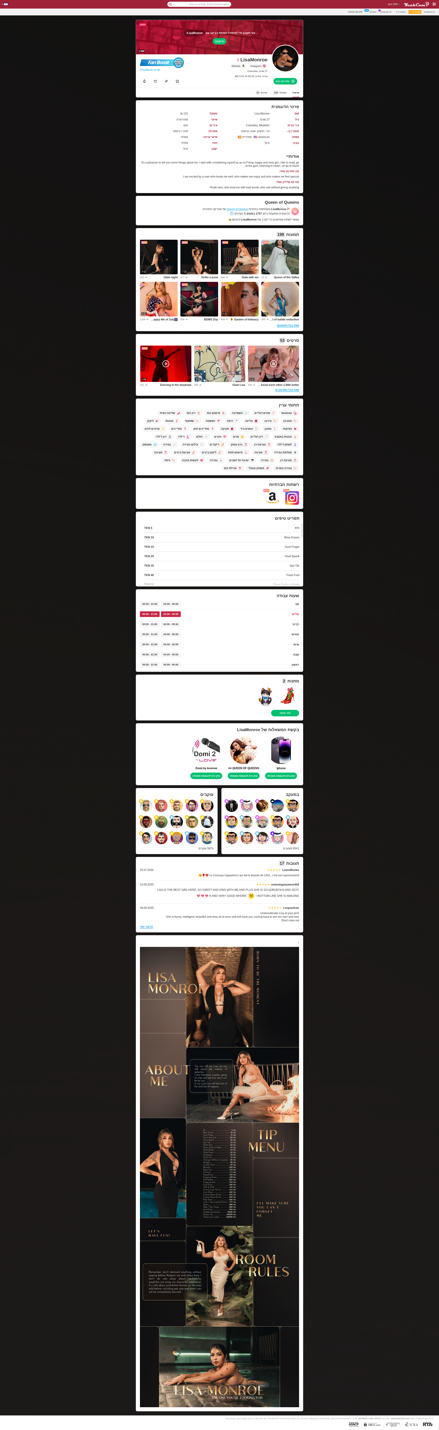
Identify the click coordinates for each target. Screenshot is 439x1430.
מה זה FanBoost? (150, 69)
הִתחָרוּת (372, 12)
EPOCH (378, 1418)
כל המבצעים (386, 12)
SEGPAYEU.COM (365, 1418)
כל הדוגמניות (429, 12)
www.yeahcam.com (400, 1418)
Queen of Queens (237, 209)
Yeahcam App (355, 12)
